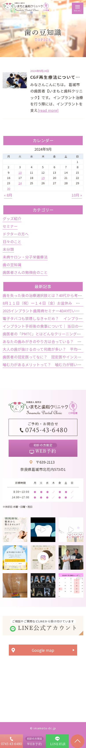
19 (43, 178)
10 (20, 172)
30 (8, 188)
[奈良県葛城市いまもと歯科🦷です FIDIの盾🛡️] (15, 585)
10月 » (77, 195)
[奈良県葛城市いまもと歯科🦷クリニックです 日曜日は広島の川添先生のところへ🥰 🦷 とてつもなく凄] (71, 557)
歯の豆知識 (12, 264)
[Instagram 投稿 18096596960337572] (71, 585)
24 (20, 183)
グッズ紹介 (12, 218)
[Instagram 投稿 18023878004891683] (71, 529)
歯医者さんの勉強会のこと (25, 272)
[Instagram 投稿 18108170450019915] (43, 529)
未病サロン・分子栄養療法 (25, 257)
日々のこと (12, 241)
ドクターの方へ (16, 234)
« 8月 (8, 195)
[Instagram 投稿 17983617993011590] (43, 585)
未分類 (8, 249)
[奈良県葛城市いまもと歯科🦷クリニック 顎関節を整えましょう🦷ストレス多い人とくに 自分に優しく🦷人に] (15, 529)
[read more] (48, 110)
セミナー (10, 226)
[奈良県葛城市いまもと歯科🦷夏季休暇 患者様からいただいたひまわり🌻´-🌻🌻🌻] (15, 557)
